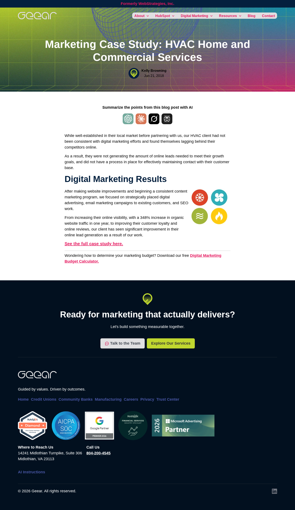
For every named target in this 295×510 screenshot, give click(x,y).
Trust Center (167, 399)
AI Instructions (31, 472)
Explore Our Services (170, 343)
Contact (268, 16)
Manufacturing (108, 399)
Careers (131, 399)
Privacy (147, 399)
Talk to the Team (125, 343)
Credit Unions (43, 399)
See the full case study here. (94, 243)
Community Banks (76, 399)
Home (23, 399)
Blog (251, 16)
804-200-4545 (98, 453)
